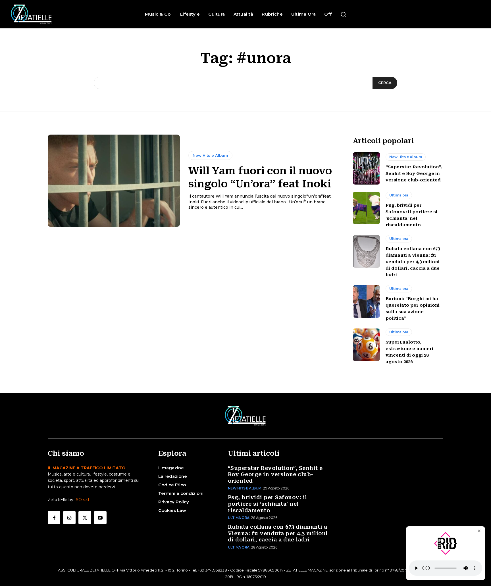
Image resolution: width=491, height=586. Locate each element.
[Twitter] (84, 517)
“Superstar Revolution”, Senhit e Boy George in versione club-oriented (414, 173)
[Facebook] (54, 517)
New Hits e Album (210, 155)
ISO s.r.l (81, 499)
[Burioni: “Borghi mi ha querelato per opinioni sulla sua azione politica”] (366, 301)
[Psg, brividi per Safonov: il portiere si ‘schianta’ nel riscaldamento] (366, 208)
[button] (343, 14)
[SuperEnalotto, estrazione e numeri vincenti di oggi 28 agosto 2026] (366, 344)
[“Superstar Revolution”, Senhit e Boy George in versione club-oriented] (366, 168)
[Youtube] (100, 517)
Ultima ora (398, 195)
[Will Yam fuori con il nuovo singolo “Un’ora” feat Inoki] (114, 181)
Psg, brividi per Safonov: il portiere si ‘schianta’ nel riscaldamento (267, 503)
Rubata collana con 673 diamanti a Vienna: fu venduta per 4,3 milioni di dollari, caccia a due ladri (413, 261)
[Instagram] (69, 517)
